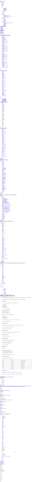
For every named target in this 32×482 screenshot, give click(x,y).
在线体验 (2, 376)
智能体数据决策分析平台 (5, 8)
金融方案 (2, 427)
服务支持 (2, 14)
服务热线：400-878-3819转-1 (7, 15)
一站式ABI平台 (5, 19)
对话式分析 (3, 422)
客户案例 (2, 13)
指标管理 (2, 421)
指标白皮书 (3, 432)
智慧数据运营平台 (5, 9)
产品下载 (4, 17)
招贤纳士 (4, 24)
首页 (2, 7)
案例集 (2, 431)
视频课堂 (2, 437)
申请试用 (1, 376)
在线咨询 (4, 15)
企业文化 (2, 441)
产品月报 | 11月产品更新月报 (4, 99)
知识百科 (2, 294)
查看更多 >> (1, 378)
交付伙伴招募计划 (5, 25)
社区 (2, 5)
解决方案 (2, 3)
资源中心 (2, 4)
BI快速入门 (3, 436)
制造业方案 (3, 426)
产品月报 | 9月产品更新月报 (4, 100)
